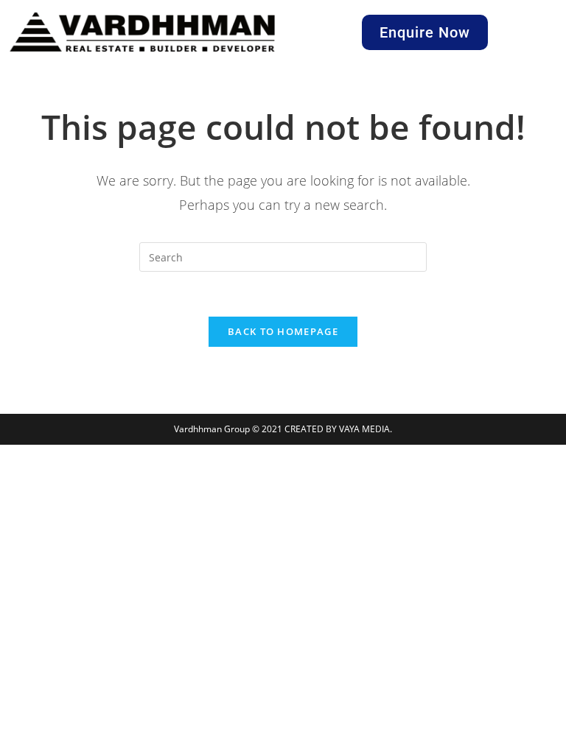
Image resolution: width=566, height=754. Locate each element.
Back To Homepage (283, 331)
